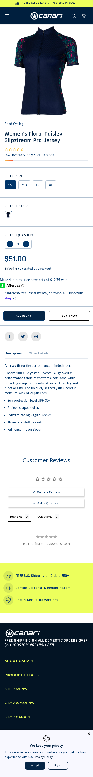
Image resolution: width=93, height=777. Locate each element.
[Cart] (83, 16)
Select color (16, 206)
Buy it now (69, 316)
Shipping (11, 268)
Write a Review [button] (48, 492)
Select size (14, 176)
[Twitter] (23, 336)
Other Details (38, 353)
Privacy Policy (43, 757)
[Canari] (46, 15)
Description (13, 353)
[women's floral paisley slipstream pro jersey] (46, 70)
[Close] (89, 733)
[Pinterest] (36, 336)
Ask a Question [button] (48, 503)
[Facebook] (9, 336)
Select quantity (19, 235)
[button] (6, 15)
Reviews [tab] (16, 516)
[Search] (74, 16)
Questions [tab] (44, 516)
